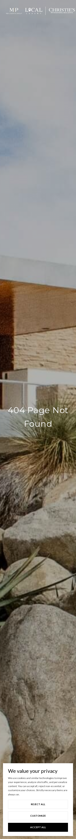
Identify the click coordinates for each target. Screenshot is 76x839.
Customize (38, 815)
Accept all (38, 827)
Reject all (38, 804)
